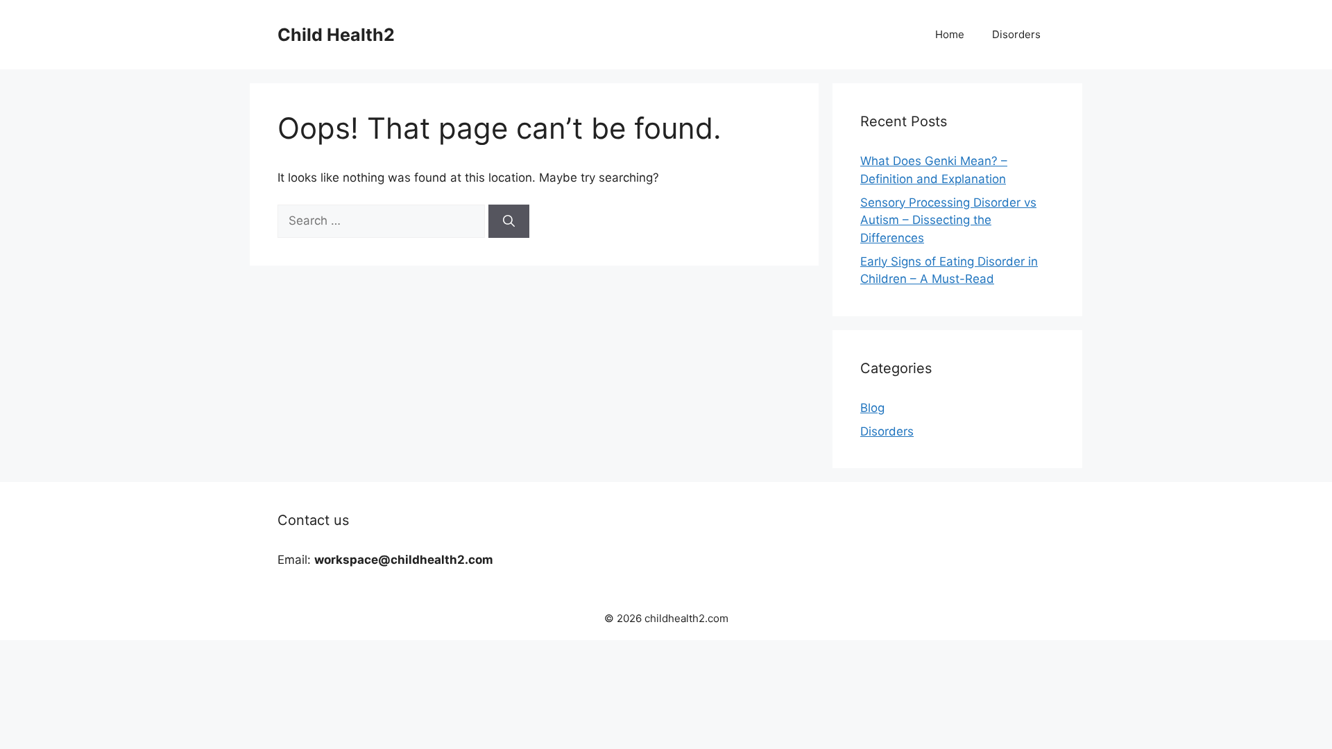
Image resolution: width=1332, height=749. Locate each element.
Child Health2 (336, 34)
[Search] (508, 221)
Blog (872, 408)
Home (949, 34)
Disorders (1016, 34)
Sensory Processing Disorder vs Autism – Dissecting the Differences (948, 220)
